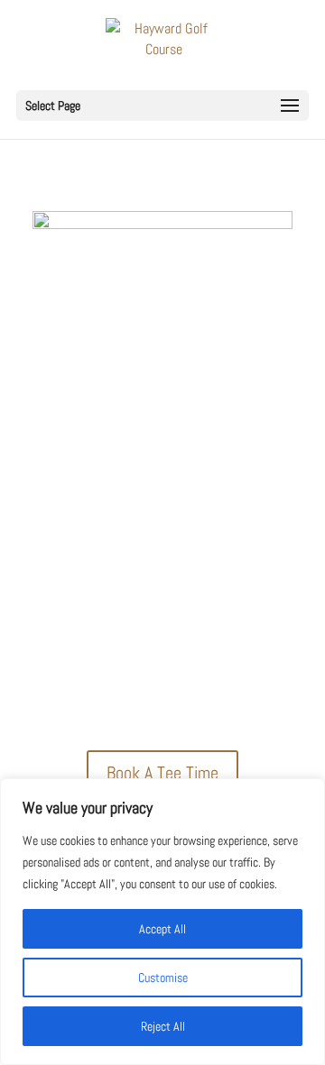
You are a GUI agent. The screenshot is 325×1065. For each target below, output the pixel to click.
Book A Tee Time (162, 773)
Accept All (162, 929)
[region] (162, 921)
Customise (163, 977)
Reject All (163, 1026)
